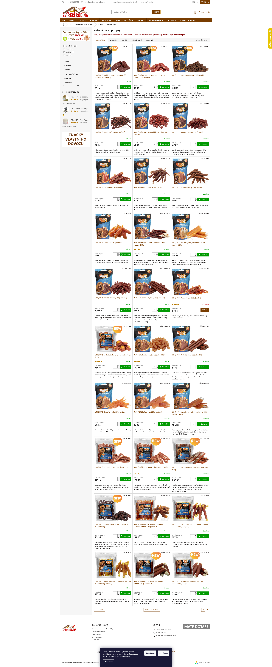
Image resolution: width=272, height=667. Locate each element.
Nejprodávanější (137, 40)
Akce (69, 49)
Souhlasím (163, 653)
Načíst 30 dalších (151, 610)
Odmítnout (150, 653)
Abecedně (149, 40)
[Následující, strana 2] (203, 610)
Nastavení (109, 662)
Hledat (156, 12)
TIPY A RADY (96, 640)
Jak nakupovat (96, 634)
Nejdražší (124, 40)
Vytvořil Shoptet (204, 663)
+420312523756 (161, 632)
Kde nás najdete (97, 637)
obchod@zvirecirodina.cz (164, 629)
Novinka (69, 52)
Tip (68, 55)
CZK (194, 2)
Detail (204, 310)
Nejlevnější (113, 40)
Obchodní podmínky (147, 2)
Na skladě (71, 46)
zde (128, 656)
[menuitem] (63, 20)
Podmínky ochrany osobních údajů (125, 2)
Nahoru (100, 610)
